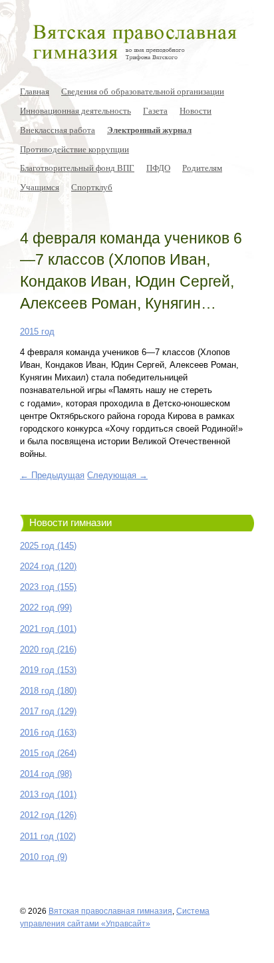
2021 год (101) (48, 629)
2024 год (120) (48, 566)
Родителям (202, 168)
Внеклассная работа (57, 130)
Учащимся (39, 187)
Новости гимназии (70, 522)
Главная (34, 91)
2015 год (37, 332)
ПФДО (158, 168)
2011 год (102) (48, 836)
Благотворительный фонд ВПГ (77, 168)
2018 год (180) (48, 691)
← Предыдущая (52, 475)
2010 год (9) (43, 857)
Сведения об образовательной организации (142, 91)
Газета (155, 110)
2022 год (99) (46, 608)
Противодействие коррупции (74, 149)
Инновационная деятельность (75, 110)
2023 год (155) (48, 587)
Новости (195, 110)
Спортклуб (91, 187)
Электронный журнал (149, 130)
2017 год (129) (48, 711)
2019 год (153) (48, 670)
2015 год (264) (48, 753)
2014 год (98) (46, 774)
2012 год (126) (48, 815)
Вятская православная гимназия (110, 910)
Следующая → (117, 475)
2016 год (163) (48, 733)
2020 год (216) (48, 649)
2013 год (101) (48, 794)
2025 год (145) (48, 546)
